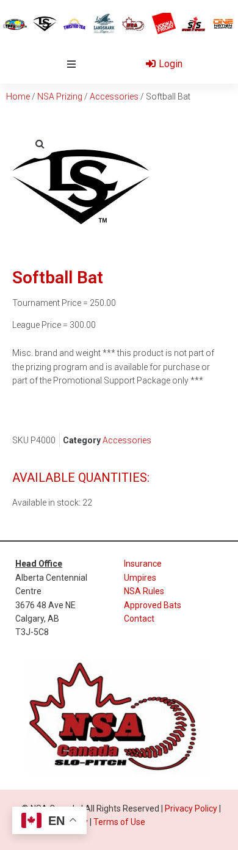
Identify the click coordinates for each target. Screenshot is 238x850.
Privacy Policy (191, 808)
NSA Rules (144, 591)
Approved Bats (152, 605)
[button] (71, 64)
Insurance (143, 563)
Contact (139, 618)
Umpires (140, 578)
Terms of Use (119, 822)
